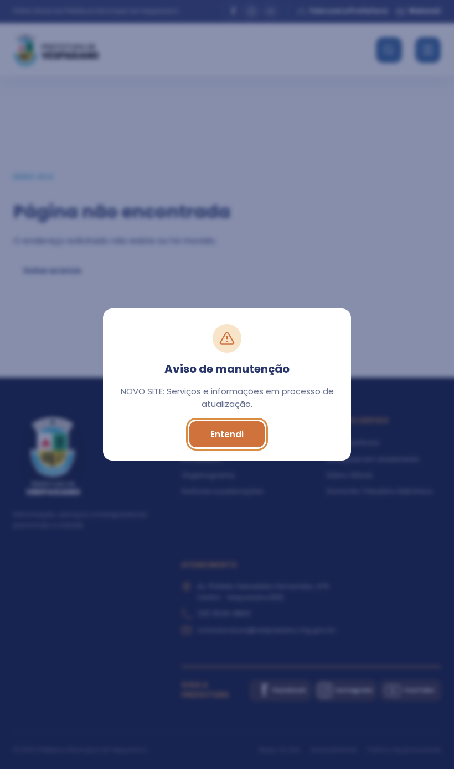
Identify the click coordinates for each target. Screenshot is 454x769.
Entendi (227, 434)
